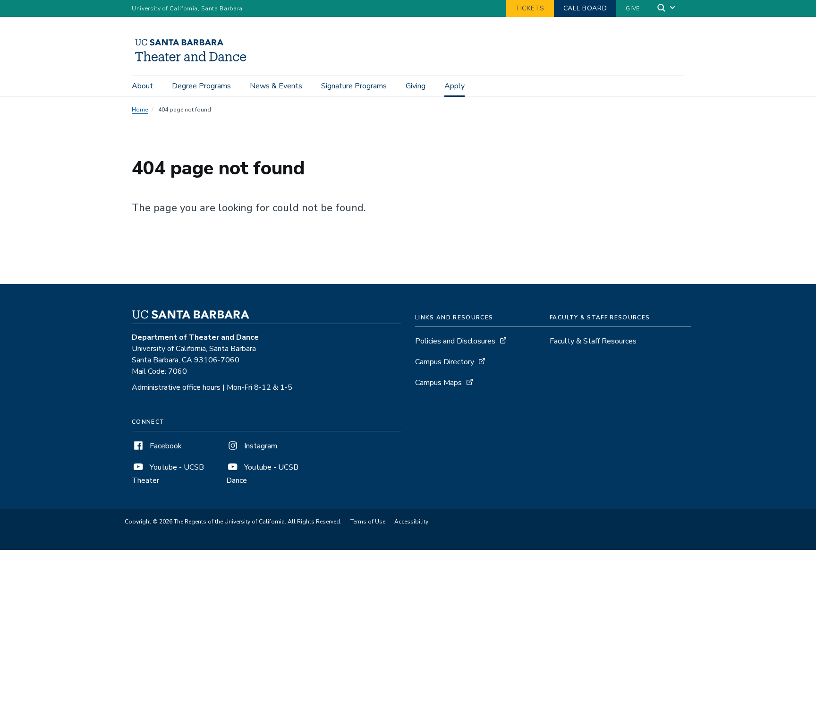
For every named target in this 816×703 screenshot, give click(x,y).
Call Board (585, 8)
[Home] (194, 62)
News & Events (276, 86)
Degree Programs (201, 86)
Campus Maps (438, 382)
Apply (454, 86)
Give (633, 8)
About (142, 86)
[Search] (666, 8)
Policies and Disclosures (455, 341)
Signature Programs (354, 86)
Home (140, 109)
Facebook (165, 446)
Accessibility (411, 521)
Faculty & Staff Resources (593, 341)
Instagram (259, 446)
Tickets (529, 8)
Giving (415, 86)
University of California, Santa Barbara (187, 8)
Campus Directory (444, 362)
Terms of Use (367, 521)
